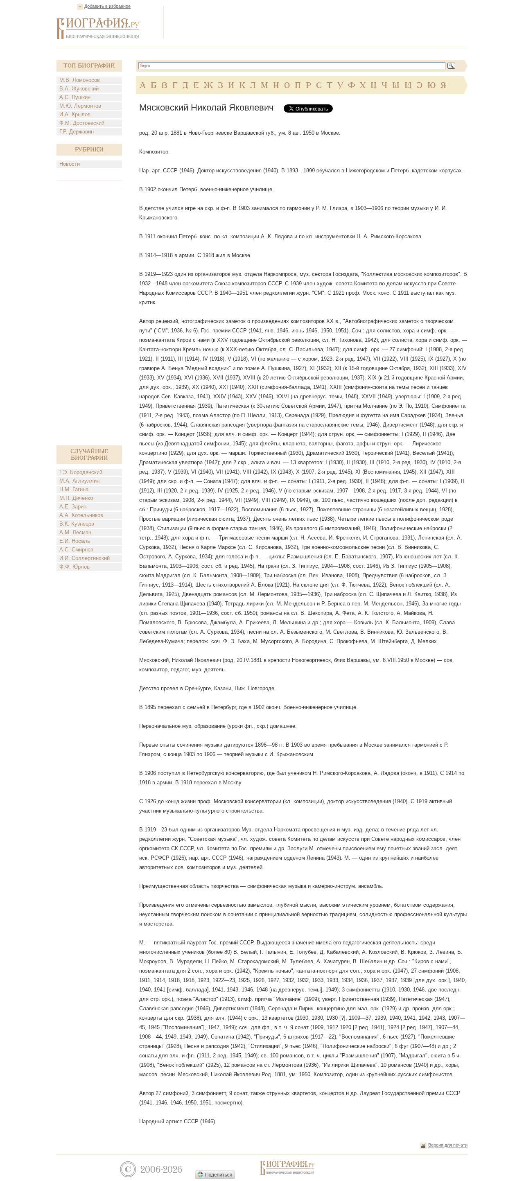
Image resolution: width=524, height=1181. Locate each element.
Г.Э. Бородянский (80, 472)
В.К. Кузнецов (76, 524)
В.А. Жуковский (79, 89)
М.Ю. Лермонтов (80, 106)
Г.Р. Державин (76, 132)
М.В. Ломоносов (79, 80)
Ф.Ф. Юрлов (74, 567)
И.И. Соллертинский (84, 558)
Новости (69, 164)
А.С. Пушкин (74, 97)
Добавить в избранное (107, 6)
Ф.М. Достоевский (81, 123)
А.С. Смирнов (76, 549)
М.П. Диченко (76, 498)
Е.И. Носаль (74, 541)
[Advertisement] (318, 22)
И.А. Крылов (74, 114)
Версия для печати (448, 1145)
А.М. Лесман (75, 532)
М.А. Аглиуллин (79, 481)
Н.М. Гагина (73, 489)
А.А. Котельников (81, 515)
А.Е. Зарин (72, 507)
